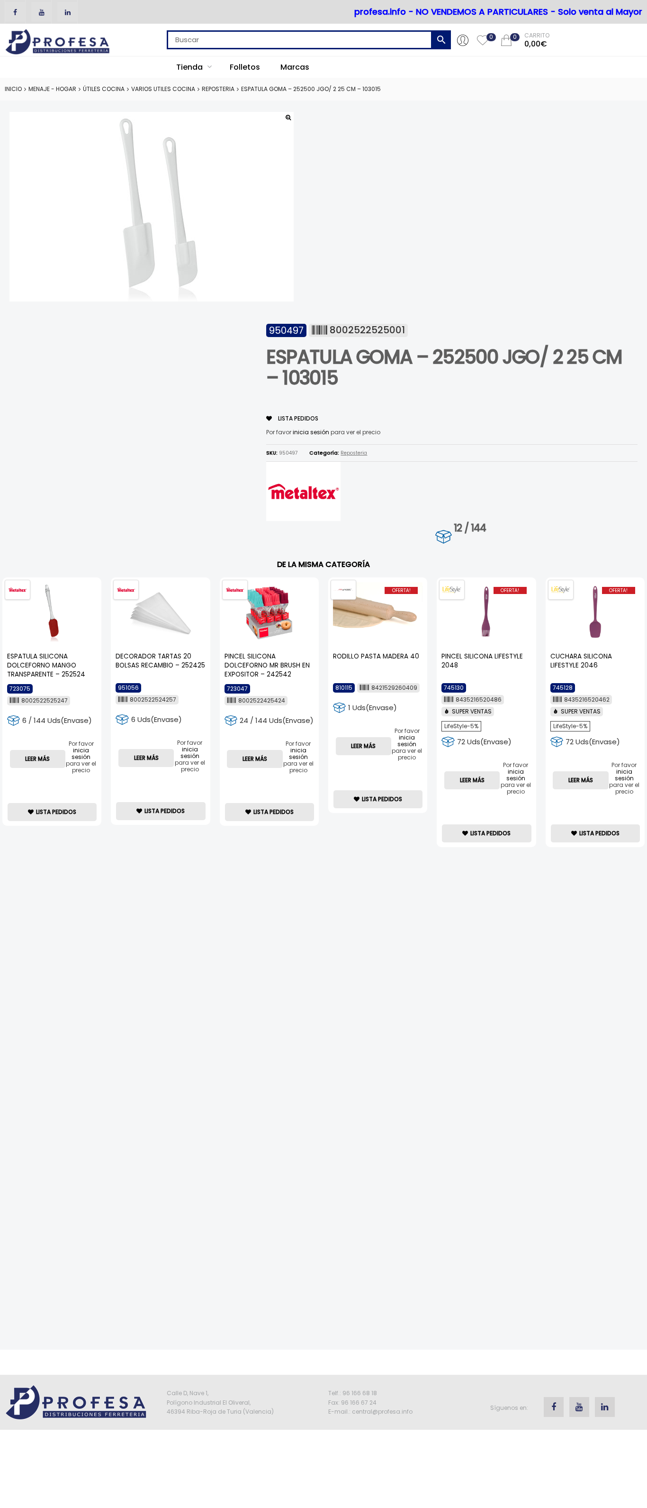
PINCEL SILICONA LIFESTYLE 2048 (482, 661)
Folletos (245, 67)
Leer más (37, 759)
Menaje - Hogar (52, 89)
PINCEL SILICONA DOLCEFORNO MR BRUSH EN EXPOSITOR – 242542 (267, 665)
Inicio (13, 89)
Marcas (294, 67)
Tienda (190, 67)
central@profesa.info (382, 1411)
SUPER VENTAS (472, 711)
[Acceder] (462, 39)
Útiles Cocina (104, 89)
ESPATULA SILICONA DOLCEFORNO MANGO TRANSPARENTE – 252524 (46, 665)
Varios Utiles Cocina (163, 89)
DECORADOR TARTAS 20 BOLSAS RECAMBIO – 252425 (160, 661)
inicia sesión (311, 432)
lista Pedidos (297, 418)
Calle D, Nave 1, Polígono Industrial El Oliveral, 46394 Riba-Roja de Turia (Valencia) (220, 1402)
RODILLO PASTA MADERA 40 (376, 656)
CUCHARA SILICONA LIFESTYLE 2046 (581, 661)
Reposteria (218, 89)
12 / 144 (470, 527)
